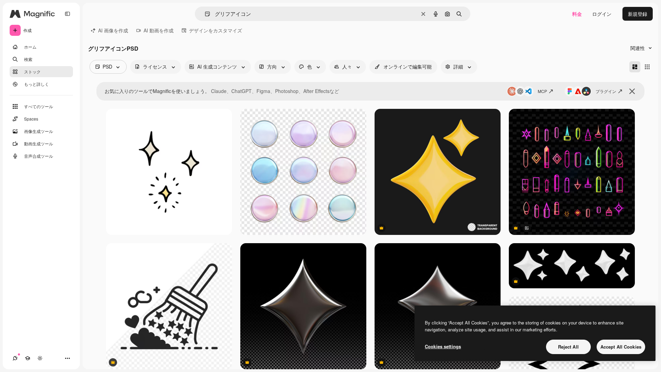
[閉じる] (632, 91)
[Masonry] (634, 66)
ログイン (601, 13)
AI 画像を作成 (113, 30)
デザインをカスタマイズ (215, 30)
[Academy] (27, 358)
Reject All (568, 346)
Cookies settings (443, 346)
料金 (577, 13)
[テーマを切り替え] (39, 358)
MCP (542, 91)
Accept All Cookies (620, 346)
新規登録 (637, 13)
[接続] (15, 358)
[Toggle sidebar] (67, 13)
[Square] (647, 66)
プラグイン (606, 91)
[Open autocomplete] (204, 14)
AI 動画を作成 (159, 30)
